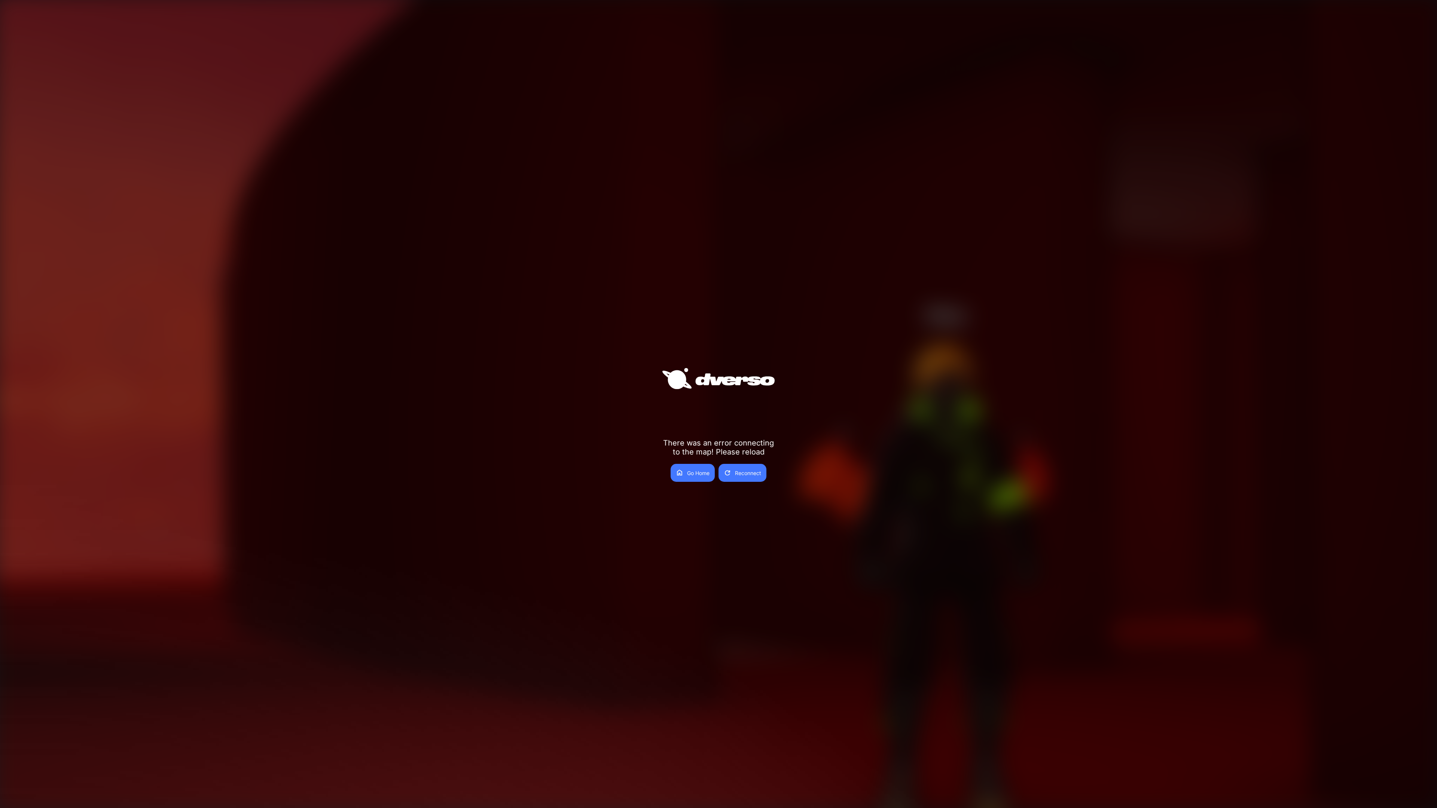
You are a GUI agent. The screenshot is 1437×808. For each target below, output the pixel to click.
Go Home (693, 472)
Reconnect (742, 472)
